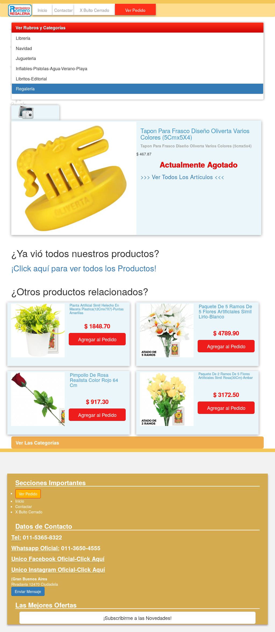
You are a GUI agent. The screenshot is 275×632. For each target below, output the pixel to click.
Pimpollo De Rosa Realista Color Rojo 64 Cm (94, 380)
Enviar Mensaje (28, 591)
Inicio (42, 10)
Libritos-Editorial (31, 79)
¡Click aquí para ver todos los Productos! (83, 268)
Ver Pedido (135, 10)
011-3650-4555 (80, 548)
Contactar (63, 10)
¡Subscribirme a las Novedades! (137, 617)
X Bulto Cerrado (94, 10)
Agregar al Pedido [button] (97, 339)
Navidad (24, 48)
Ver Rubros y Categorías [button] (41, 27)
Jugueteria (26, 58)
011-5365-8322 (42, 537)
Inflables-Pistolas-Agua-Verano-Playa (51, 68)
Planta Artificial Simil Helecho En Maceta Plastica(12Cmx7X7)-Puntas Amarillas (97, 309)
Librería (23, 38)
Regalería (25, 89)
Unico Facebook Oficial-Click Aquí (57, 559)
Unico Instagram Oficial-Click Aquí (58, 569)
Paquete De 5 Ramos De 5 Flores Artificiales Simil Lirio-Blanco (225, 312)
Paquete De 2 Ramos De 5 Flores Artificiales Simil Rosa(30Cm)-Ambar (225, 376)
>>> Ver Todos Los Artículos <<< (182, 177)
